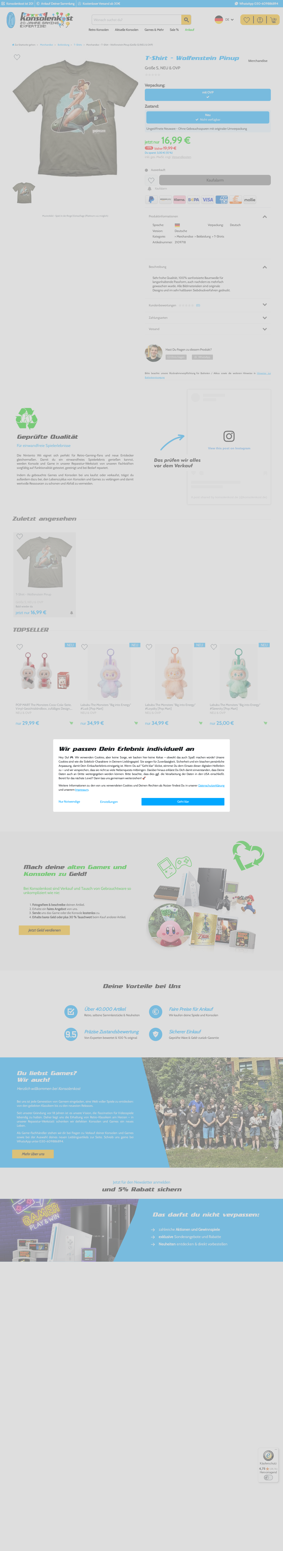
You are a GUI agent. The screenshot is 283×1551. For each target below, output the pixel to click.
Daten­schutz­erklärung (211, 785)
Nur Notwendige (69, 802)
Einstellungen (109, 802)
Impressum (81, 789)
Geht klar (183, 802)
